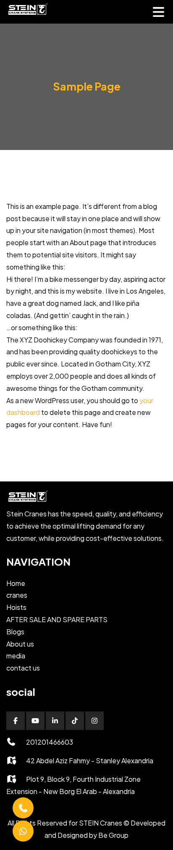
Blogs (15, 631)
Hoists (16, 607)
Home (15, 583)
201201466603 (49, 742)
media (15, 655)
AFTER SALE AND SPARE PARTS (56, 619)
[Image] (27, 14)
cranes (16, 595)
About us (20, 643)
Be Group (113, 835)
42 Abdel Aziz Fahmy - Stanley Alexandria (89, 760)
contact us (23, 667)
